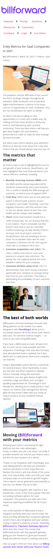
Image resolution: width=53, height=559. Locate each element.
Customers (28, 27)
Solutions (37, 21)
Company (9, 33)
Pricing (23, 21)
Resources (9, 27)
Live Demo (40, 33)
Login (24, 33)
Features (8, 21)
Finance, (41, 56)
